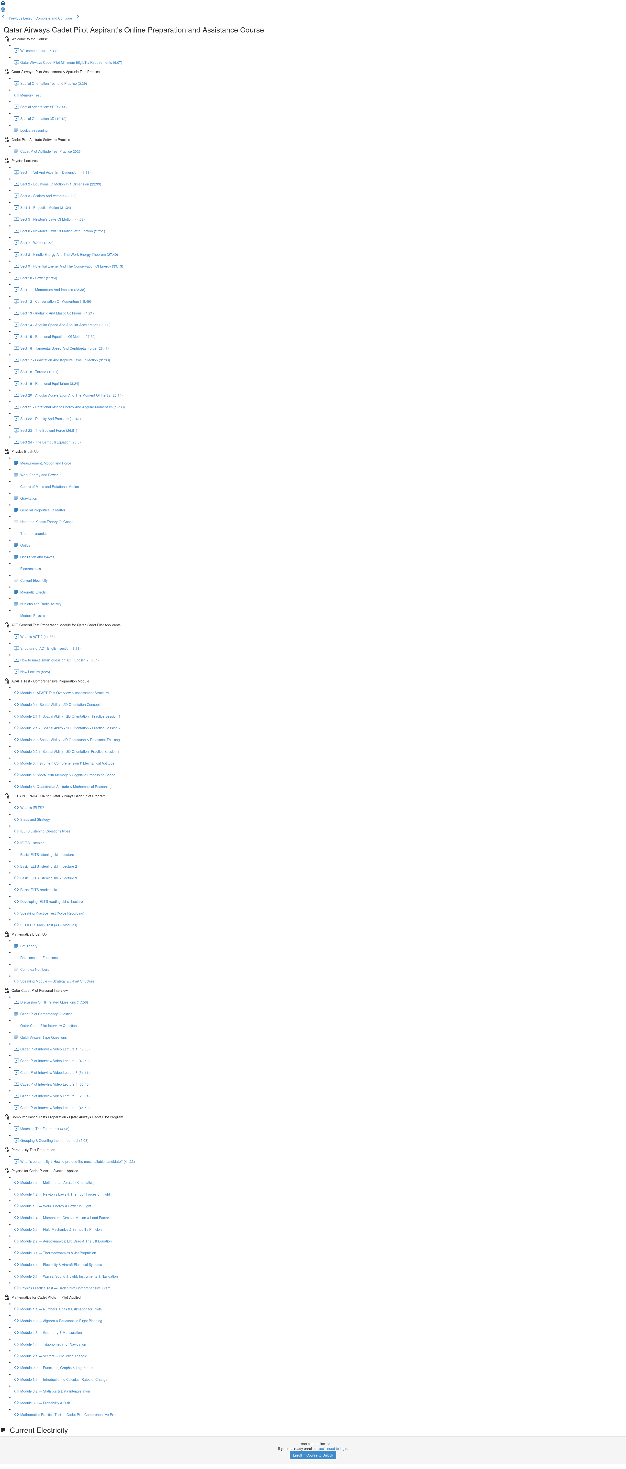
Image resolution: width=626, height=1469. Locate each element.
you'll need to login (332, 1448)
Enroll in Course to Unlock (313, 1455)
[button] (3, 4)
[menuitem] (3, 11)
